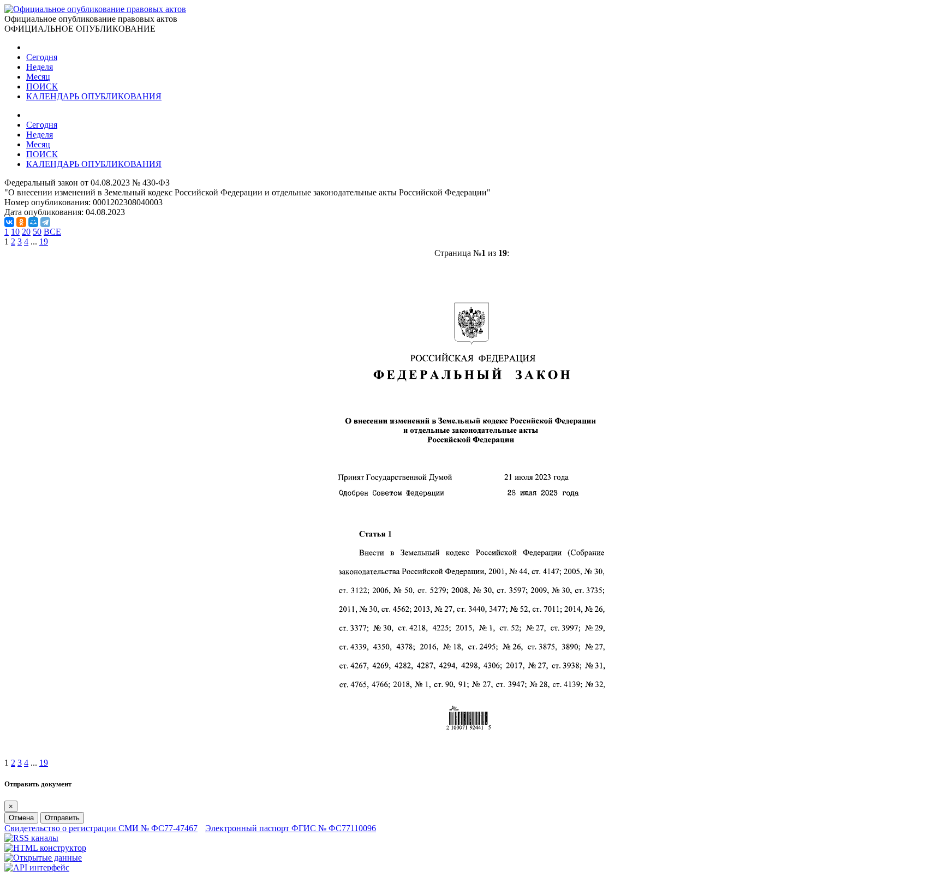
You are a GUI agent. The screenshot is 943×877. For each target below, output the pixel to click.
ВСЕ (52, 231)
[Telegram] (45, 222)
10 (15, 231)
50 (37, 231)
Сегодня (41, 57)
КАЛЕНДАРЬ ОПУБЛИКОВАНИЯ (94, 96)
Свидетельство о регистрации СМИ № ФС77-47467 (101, 828)
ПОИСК (42, 86)
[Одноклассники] (21, 222)
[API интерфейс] (36, 867)
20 (26, 231)
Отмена (21, 818)
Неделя (39, 66)
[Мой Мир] (33, 222)
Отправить (62, 818)
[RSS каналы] (31, 838)
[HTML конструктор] (45, 847)
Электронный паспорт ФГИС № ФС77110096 (290, 828)
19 (43, 241)
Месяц (38, 76)
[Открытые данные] (43, 857)
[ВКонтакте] (9, 222)
